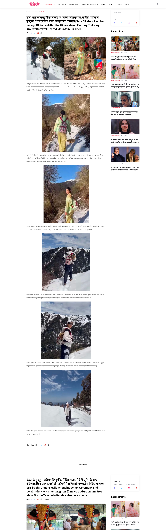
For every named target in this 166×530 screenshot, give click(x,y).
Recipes (103, 4)
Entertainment (49, 4)
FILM (42, 12)
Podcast (127, 4)
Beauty (110, 4)
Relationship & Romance (89, 4)
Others (119, 4)
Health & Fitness (73, 4)
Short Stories (62, 4)
